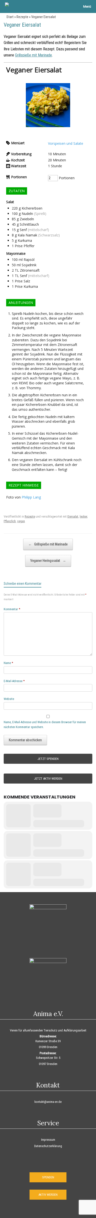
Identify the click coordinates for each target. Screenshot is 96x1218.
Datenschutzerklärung (48, 1146)
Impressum (48, 1139)
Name (8, 663)
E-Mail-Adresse (14, 681)
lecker (83, 516)
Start (10, 17)
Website (9, 699)
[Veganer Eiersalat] (48, 125)
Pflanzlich (10, 521)
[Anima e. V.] (7, 5)
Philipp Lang (31, 497)
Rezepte (22, 17)
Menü (87, 6)
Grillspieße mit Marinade (33, 55)
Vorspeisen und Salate (65, 143)
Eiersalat (72, 516)
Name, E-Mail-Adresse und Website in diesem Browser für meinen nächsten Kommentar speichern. (45, 724)
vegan (21, 521)
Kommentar (12, 609)
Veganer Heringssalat (48, 561)
